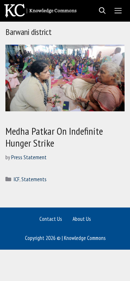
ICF (17, 179)
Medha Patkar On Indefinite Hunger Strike (54, 137)
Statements (34, 179)
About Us (82, 218)
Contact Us (50, 218)
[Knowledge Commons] (42, 11)
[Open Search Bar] (100, 11)
